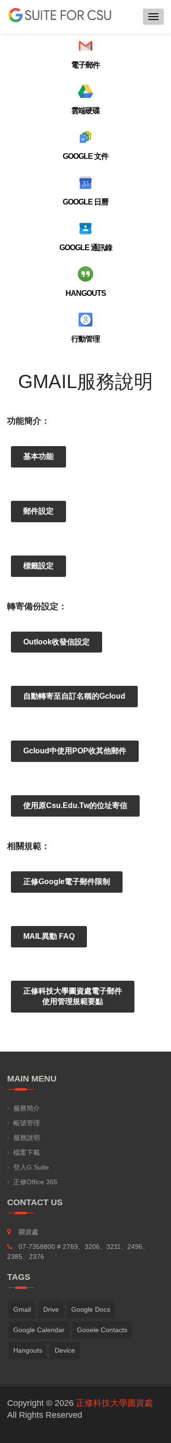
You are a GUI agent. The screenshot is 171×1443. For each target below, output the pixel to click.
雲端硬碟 (85, 111)
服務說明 (26, 1137)
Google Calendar (39, 1330)
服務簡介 (26, 1108)
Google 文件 (85, 156)
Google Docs (90, 1309)
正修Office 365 (35, 1182)
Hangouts (86, 293)
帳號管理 (26, 1123)
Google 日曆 (85, 202)
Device (65, 1350)
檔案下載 (26, 1152)
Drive (51, 1309)
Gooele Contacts (102, 1330)
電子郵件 (85, 65)
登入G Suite (31, 1167)
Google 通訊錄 (85, 248)
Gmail (22, 1309)
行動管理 (85, 339)
